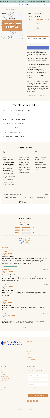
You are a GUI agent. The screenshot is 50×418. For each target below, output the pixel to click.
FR (48, 1)
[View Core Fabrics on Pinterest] (34, 401)
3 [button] (25, 327)
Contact (3, 374)
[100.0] (21, 240)
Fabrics (28, 346)
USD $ (28, 409)
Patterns (28, 349)
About (28, 353)
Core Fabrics (23, 414)
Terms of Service (4, 386)
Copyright (3, 382)
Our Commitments (31, 359)
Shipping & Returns (5, 378)
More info (46, 194)
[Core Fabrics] (24, 4)
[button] (38, 5)
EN (46, 1)
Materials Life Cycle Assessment (33, 361)
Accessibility (3, 387)
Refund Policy (4, 380)
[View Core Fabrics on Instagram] (28, 401)
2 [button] (23, 327)
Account (3, 368)
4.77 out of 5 (28, 223)
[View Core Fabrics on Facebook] (31, 401)
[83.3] (27, 240)
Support (3, 366)
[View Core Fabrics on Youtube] (37, 401)
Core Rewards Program (6, 370)
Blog (28, 355)
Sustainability (29, 357)
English (19, 409)
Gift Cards (29, 351)
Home (2, 9)
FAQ (2, 372)
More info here (16, 1)
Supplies (28, 347)
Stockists (3, 389)
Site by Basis (29, 414)
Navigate (29, 341)
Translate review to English (10, 266)
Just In (28, 344)
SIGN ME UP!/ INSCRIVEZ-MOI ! (37, 395)
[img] (5, 251)
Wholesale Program (5, 376)
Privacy (2, 384)
